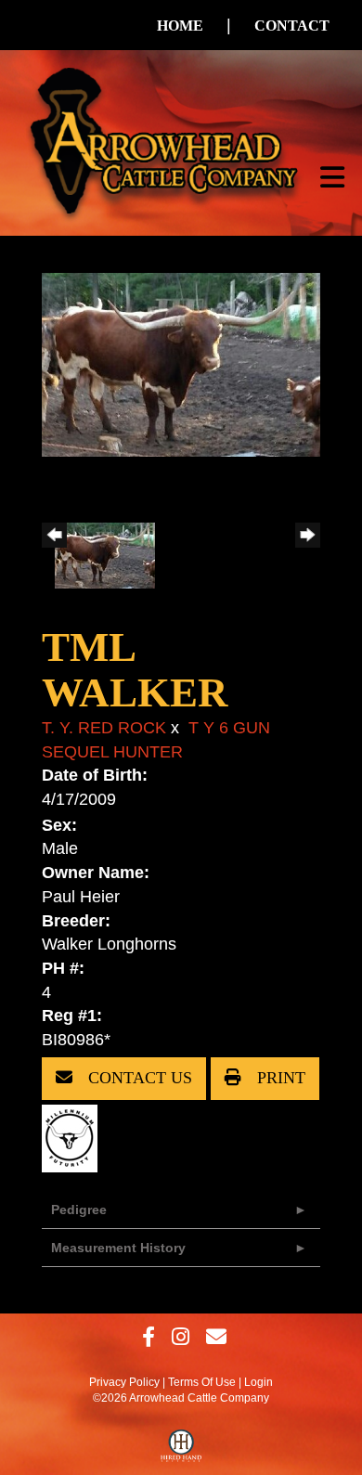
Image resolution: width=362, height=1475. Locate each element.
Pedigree (79, 1209)
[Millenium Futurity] (74, 1137)
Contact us (138, 1077)
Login (258, 1382)
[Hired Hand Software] (181, 1450)
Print (278, 1077)
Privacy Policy (124, 1382)
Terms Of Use (202, 1382)
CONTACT (292, 25)
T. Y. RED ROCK (104, 727)
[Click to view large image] (181, 363)
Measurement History (118, 1247)
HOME (180, 25)
